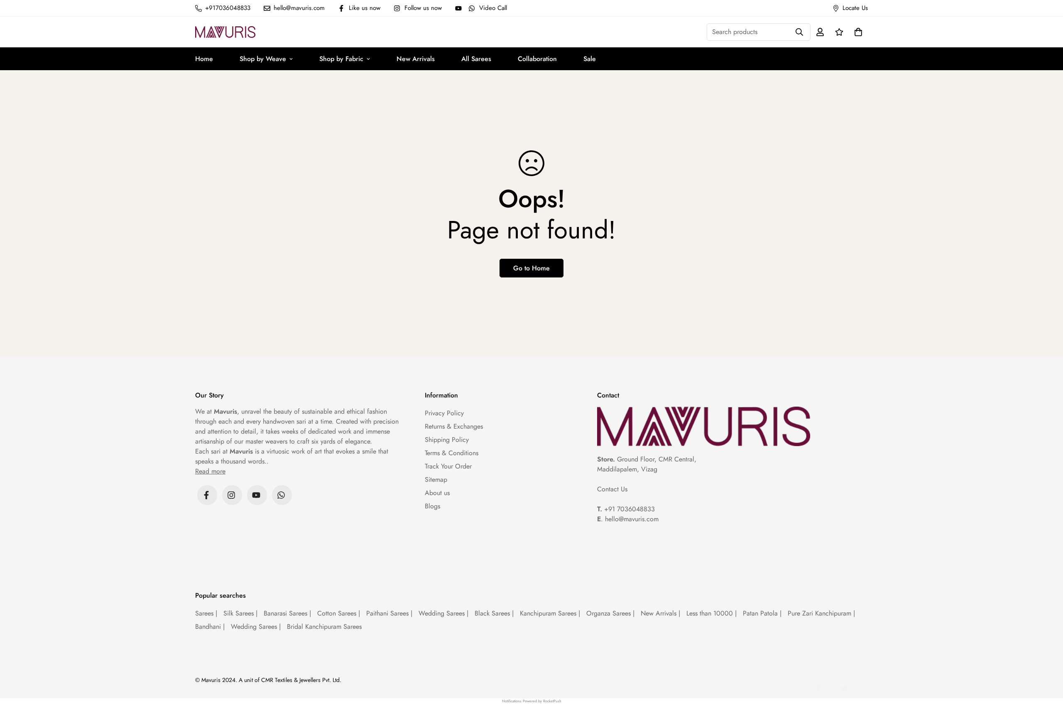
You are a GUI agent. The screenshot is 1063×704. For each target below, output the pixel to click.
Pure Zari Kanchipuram (821, 613)
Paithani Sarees (389, 613)
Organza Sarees (610, 613)
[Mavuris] (225, 32)
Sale (589, 59)
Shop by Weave (263, 59)
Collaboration (537, 59)
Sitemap (436, 479)
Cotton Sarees (338, 613)
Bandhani (210, 626)
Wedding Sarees (443, 613)
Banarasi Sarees (287, 613)
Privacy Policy (444, 413)
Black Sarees (494, 613)
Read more (210, 471)
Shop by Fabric (341, 59)
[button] (857, 32)
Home (204, 59)
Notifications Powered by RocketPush (531, 701)
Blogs (432, 506)
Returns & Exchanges (454, 426)
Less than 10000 (711, 613)
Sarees (206, 613)
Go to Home (531, 268)
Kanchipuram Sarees (550, 613)
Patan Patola (762, 613)
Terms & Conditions (451, 453)
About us (437, 493)
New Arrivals (416, 59)
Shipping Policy (447, 439)
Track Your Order (448, 466)
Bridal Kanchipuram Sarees (324, 626)
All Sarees (476, 59)
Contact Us (612, 489)
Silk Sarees (240, 613)
